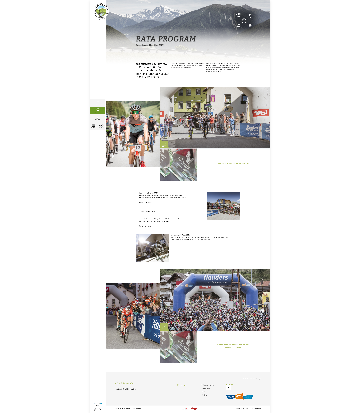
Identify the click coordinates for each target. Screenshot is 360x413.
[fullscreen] (164, 144)
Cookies (204, 395)
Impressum (206, 388)
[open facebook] (228, 387)
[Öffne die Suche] (100, 410)
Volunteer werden (208, 385)
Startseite (245, 379)
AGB (203, 392)
